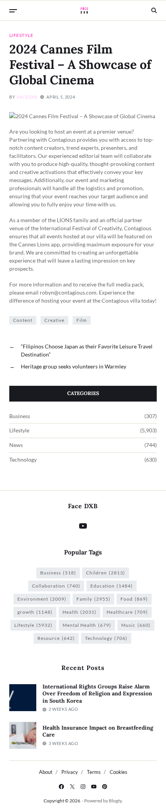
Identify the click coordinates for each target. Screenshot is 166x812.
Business (19, 416)
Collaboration (56, 586)
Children (105, 573)
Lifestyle (21, 35)
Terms (94, 772)
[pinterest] (105, 787)
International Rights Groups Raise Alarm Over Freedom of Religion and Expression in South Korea (97, 693)
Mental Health (87, 625)
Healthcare (127, 612)
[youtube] (94, 787)
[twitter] (72, 787)
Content (22, 320)
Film (81, 320)
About (46, 772)
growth (35, 612)
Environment (41, 599)
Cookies (118, 772)
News (16, 445)
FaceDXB (27, 96)
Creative (54, 320)
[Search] (154, 10)
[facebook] (61, 787)
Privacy (69, 772)
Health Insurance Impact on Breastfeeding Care (97, 731)
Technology (23, 460)
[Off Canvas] (13, 10)
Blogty (115, 801)
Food (134, 599)
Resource (56, 638)
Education (111, 586)
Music (136, 625)
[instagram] (83, 787)
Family (93, 599)
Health (80, 612)
